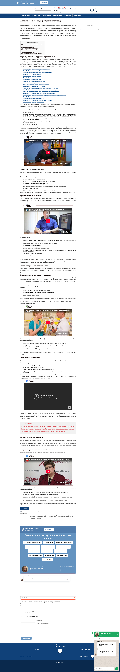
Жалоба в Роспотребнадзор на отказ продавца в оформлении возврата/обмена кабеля (44, 95)
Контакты (29, 656)
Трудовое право (77, 15)
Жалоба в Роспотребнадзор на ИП (31, 70)
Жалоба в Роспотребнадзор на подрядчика (34, 96)
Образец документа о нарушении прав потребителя (32, 44)
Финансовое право (57, 15)
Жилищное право (26, 15)
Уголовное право (47, 15)
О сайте (22, 656)
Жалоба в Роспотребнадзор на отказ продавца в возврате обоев (39, 93)
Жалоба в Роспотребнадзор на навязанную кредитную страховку (39, 90)
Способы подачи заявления (27, 50)
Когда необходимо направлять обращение (30, 49)
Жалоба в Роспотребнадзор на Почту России (34, 86)
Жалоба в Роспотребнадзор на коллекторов (34, 81)
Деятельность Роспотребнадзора (28, 46)
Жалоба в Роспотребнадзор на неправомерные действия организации (41, 91)
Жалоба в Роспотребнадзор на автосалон (33, 102)
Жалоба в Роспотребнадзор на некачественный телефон (37, 100)
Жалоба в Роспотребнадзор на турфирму (33, 98)
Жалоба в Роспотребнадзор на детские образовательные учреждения (40, 88)
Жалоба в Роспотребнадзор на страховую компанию (36, 84)
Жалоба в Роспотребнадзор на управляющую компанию (37, 72)
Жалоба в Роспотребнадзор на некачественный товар (36, 69)
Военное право (67, 15)
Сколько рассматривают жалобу (28, 52)
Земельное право (36, 15)
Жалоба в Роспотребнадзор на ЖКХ (32, 76)
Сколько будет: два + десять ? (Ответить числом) (49, 627)
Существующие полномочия (27, 47)
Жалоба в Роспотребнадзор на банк (32, 74)
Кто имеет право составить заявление (29, 48)
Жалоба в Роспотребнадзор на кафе (32, 83)
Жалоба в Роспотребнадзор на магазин (33, 77)
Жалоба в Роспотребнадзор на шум (32, 79)
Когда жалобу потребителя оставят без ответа (31, 53)
